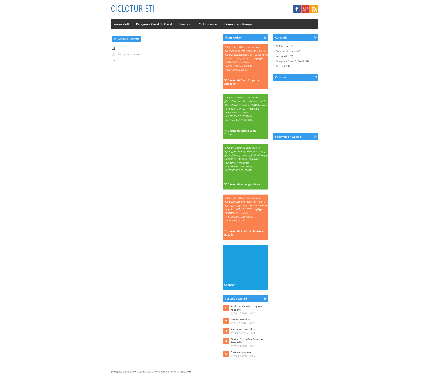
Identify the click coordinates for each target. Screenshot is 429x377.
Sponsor (229, 285)
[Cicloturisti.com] (133, 8)
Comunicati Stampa (238, 24)
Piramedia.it (162, 371)
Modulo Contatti (128, 39)
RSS (314, 9)
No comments (135, 54)
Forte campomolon (241, 352)
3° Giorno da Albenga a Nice (242, 184)
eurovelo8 (121, 24)
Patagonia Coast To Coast (154, 24)
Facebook (297, 9)
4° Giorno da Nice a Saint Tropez (240, 132)
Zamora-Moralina (240, 319)
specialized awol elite (243, 329)
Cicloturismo (208, 24)
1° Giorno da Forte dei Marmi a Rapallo (244, 232)
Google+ (305, 9)
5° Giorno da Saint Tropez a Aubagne (241, 82)
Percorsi (185, 24)
